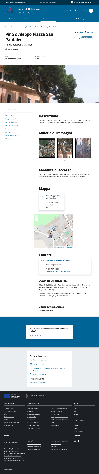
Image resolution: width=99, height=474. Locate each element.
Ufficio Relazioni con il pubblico (12, 456)
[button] (53, 229)
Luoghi (76, 426)
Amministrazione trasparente (47, 2)
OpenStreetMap (68, 247)
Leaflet (60, 247)
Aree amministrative (10, 411)
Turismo (53, 422)
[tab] (64, 160)
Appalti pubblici (31, 417)
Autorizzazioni (31, 420)
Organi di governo (9, 408)
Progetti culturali (78, 431)
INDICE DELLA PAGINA (10, 110)
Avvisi (75, 411)
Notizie (76, 414)
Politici (6, 420)
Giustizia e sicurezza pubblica (59, 408)
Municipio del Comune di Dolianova (59, 261)
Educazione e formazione (34, 428)
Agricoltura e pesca (32, 408)
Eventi (76, 428)
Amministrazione (14, 19)
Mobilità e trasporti (56, 414)
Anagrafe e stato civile (33, 414)
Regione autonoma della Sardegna (15, 2)
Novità (27, 19)
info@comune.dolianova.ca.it (60, 272)
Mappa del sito (8, 469)
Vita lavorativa (55, 425)
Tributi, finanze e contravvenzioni (60, 420)
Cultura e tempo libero (33, 425)
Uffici (5, 414)
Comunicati (77, 408)
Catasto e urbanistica (33, 422)
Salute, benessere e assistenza (59, 417)
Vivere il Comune (48, 19)
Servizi (36, 19)
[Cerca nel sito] (91, 11)
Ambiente (30, 411)
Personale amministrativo (11, 422)
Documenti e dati (9, 425)
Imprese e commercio (57, 411)
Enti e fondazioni (9, 417)
